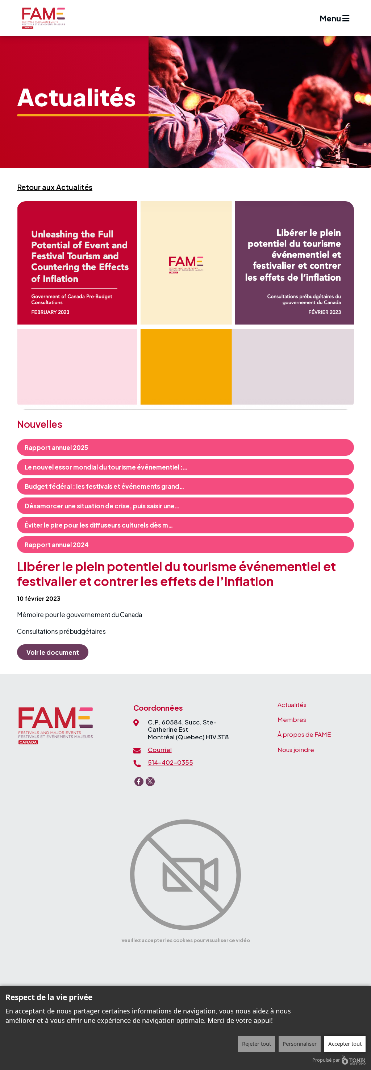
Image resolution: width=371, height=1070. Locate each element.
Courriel (160, 749)
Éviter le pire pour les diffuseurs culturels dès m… (99, 525)
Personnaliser (300, 1043)
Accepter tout (345, 1043)
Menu (331, 18)
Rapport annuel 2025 (56, 447)
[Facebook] (138, 781)
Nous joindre (296, 749)
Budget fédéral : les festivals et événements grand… (104, 486)
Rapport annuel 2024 (57, 545)
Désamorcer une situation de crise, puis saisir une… (102, 506)
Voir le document (52, 652)
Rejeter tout (256, 1043)
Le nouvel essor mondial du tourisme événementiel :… (106, 467)
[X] (150, 781)
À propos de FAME (304, 734)
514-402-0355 (170, 762)
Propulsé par (326, 1060)
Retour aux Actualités (54, 186)
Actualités (292, 704)
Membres (292, 719)
